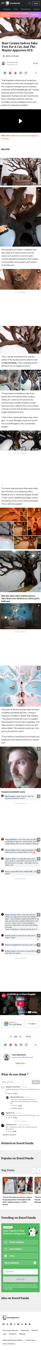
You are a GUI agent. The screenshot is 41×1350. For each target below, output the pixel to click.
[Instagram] (7, 1324)
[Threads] (22, 1324)
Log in (36, 3)
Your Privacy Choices (10, 1330)
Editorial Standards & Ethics (13, 1340)
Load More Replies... (16, 1108)
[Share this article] (36, 73)
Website (14, 135)
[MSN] (26, 1324)
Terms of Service (9, 1344)
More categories (12, 1263)
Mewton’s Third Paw (13, 1087)
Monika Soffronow (17, 1097)
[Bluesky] (18, 1324)
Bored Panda (11, 1317)
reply (15, 1093)
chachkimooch (11, 1125)
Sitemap (22, 1334)
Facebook (23, 135)
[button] (33, 1170)
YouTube (5, 139)
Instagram (33, 135)
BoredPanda (13, 3)
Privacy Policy (30, 1340)
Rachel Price (10, 1113)
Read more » (21, 1063)
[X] (15, 1324)
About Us (34, 1330)
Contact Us (13, 1334)
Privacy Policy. (9, 1288)
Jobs (4, 1334)
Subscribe (21, 1279)
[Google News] (29, 1324)
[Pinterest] (11, 1324)
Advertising (25, 1330)
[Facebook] (3, 1324)
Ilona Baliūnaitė (12, 62)
